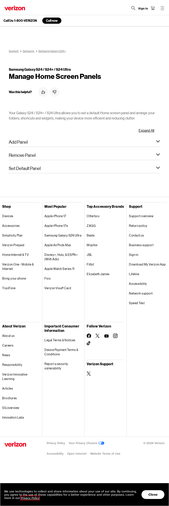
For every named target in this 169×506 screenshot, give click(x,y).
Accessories (11, 226)
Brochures (9, 398)
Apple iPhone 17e (56, 226)
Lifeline (134, 274)
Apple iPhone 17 (55, 216)
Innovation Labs (13, 417)
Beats (91, 235)
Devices (7, 216)
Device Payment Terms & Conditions (61, 352)
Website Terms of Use (105, 453)
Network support (141, 293)
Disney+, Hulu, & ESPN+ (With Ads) (61, 257)
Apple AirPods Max (57, 245)
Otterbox (93, 216)
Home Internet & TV (15, 255)
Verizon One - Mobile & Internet (18, 266)
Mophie (92, 245)
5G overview (10, 408)
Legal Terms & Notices (59, 340)
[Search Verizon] (133, 8)
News (6, 355)
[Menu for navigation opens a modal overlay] (162, 8)
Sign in (133, 255)
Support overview (141, 216)
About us (8, 336)
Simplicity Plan (12, 235)
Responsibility (12, 365)
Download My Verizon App (147, 264)
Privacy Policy (56, 443)
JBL (89, 255)
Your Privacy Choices (83, 443)
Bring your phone (14, 278)
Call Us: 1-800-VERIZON (20, 20)
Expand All (146, 130)
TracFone (8, 288)
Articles (7, 388)
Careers (8, 345)
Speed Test (137, 303)
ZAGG (91, 226)
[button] (43, 92)
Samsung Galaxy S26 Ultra (62, 235)
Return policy (138, 226)
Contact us (136, 235)
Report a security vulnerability (56, 366)
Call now (52, 20)
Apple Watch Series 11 (59, 269)
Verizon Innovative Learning (14, 376)
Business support (141, 245)
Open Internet (77, 453)
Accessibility (138, 284)
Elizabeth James (98, 274)
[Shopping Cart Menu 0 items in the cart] (153, 8)
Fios (47, 278)
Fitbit (90, 264)
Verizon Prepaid (13, 245)
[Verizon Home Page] (14, 8)
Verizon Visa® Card (57, 288)
